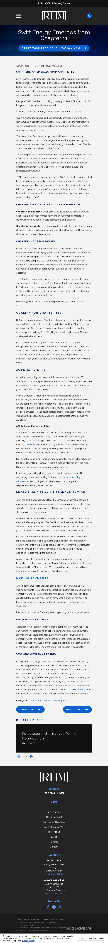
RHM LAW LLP (78, 689)
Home (54, 807)
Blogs (54, 837)
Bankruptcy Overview (54, 822)
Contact (54, 846)
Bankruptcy (35, 700)
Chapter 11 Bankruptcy (54, 700)
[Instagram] (54, 907)
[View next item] (31, 756)
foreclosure (29, 444)
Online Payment (54, 817)
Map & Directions (54, 874)
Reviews (54, 842)
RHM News (54, 832)
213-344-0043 (54, 793)
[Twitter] (60, 907)
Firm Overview (54, 812)
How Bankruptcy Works (54, 827)
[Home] (54, 16)
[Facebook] (48, 907)
